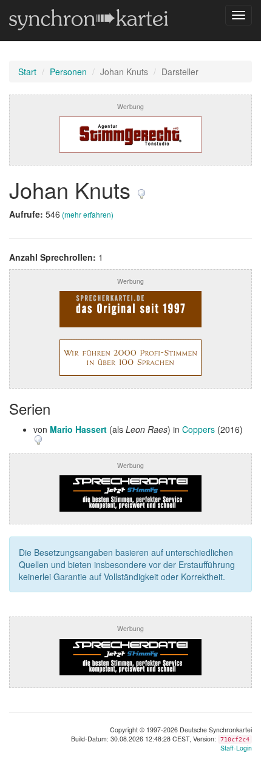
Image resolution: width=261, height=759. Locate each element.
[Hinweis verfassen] (141, 189)
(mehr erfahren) (88, 214)
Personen (68, 71)
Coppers (198, 429)
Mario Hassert (78, 429)
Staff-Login (236, 747)
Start (27, 71)
